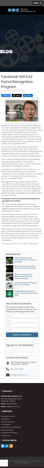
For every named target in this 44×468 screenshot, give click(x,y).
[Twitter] (3, 446)
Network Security (7, 430)
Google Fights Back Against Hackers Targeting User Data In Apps (26, 293)
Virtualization (5, 419)
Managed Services (8, 416)
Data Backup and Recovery (11, 427)
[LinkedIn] (7, 446)
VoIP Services (6, 436)
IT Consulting (5, 425)
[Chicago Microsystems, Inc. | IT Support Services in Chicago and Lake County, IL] (22, 10)
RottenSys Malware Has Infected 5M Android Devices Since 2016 (25, 260)
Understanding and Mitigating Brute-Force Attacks (25, 284)
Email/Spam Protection (9, 433)
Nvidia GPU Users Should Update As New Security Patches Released (23, 276)
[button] (37, 3)
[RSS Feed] (11, 446)
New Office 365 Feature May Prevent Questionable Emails (25, 267)
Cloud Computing (7, 422)
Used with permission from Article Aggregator (20, 243)
